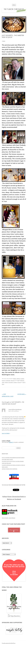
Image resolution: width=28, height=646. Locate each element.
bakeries (22, 380)
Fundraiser (7, 380)
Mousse (13, 380)
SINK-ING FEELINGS (6, 463)
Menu (14, 4)
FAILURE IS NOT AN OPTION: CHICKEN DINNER (13, 461)
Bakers (14, 378)
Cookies (22, 378)
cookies (15, 382)
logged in (11, 442)
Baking (18, 378)
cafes (3, 382)
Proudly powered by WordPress (8, 643)
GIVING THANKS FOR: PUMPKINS (9, 469)
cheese (6, 382)
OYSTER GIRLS (21, 394)
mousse (19, 382)
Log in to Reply (5, 433)
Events (3, 380)
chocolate (10, 382)
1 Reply (3, 41)
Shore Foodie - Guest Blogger (8, 518)
